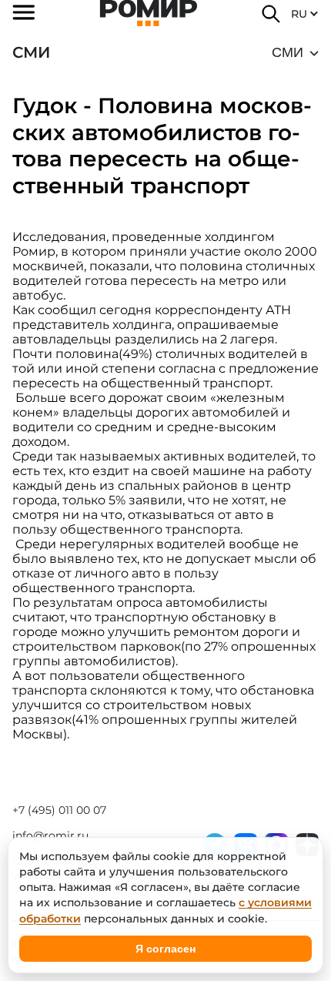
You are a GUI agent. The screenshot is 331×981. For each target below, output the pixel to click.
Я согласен (165, 948)
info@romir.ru (50, 835)
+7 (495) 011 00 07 (59, 810)
